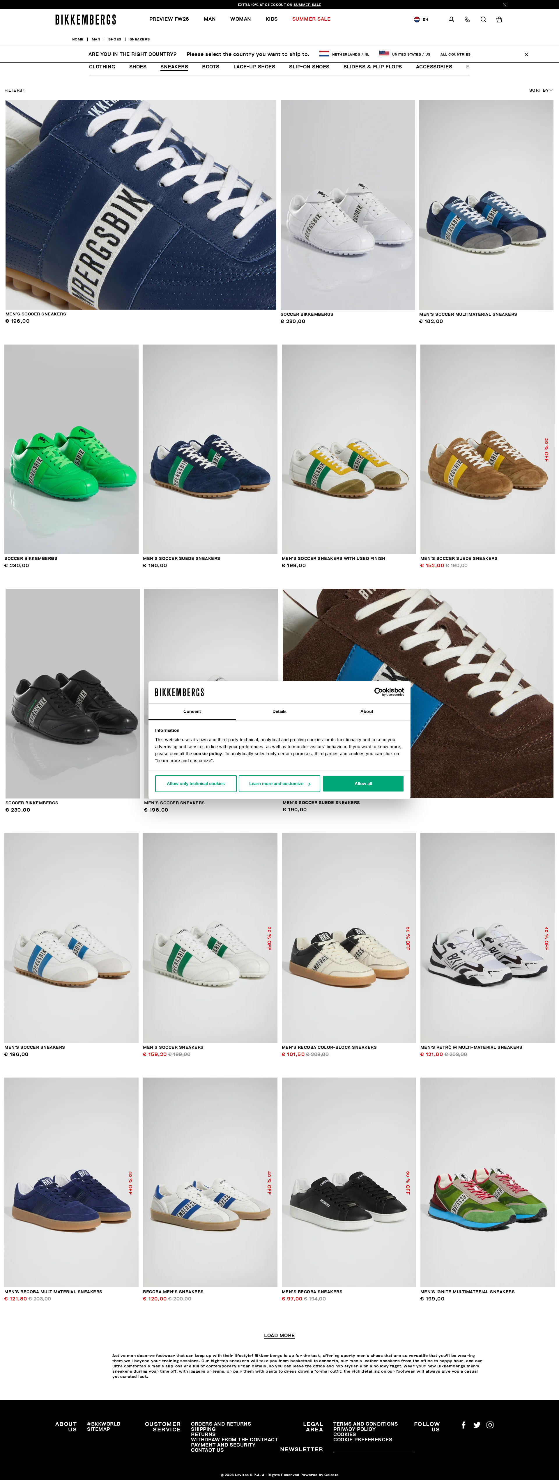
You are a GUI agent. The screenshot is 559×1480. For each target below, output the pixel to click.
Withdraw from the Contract (234, 1440)
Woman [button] (240, 19)
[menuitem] (173, 19)
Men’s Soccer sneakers (36, 314)
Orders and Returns (221, 1424)
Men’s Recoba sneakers (312, 1292)
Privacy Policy (354, 1429)
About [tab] (366, 711)
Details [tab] (280, 711)
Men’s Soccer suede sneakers (181, 558)
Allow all (363, 783)
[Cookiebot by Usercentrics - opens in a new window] (378, 692)
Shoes (138, 67)
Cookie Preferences (362, 1440)
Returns (203, 1434)
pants (271, 1371)
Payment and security (223, 1445)
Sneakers (174, 67)
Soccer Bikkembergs (307, 314)
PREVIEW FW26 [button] (169, 19)
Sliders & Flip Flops (373, 67)
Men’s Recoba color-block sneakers (329, 1047)
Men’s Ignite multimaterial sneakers (467, 1292)
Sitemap (98, 1429)
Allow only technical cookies (196, 783)
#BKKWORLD (104, 1424)
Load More (279, 1336)
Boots (211, 67)
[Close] (505, 4)
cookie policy (207, 753)
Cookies (344, 1434)
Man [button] (210, 19)
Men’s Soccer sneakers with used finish (333, 558)
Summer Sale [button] (311, 19)
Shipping (203, 1429)
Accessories (434, 67)
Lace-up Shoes (254, 67)
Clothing (102, 67)
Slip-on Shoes (309, 67)
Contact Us (207, 1450)
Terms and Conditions (365, 1424)
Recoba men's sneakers (173, 1292)
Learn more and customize (276, 783)
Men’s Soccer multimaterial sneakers (468, 314)
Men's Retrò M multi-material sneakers (471, 1047)
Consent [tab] (192, 711)
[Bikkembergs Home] (85, 19)
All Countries (456, 54)
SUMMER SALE (307, 4)
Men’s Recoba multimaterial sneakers (53, 1292)
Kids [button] (272, 19)
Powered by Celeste (319, 1475)
